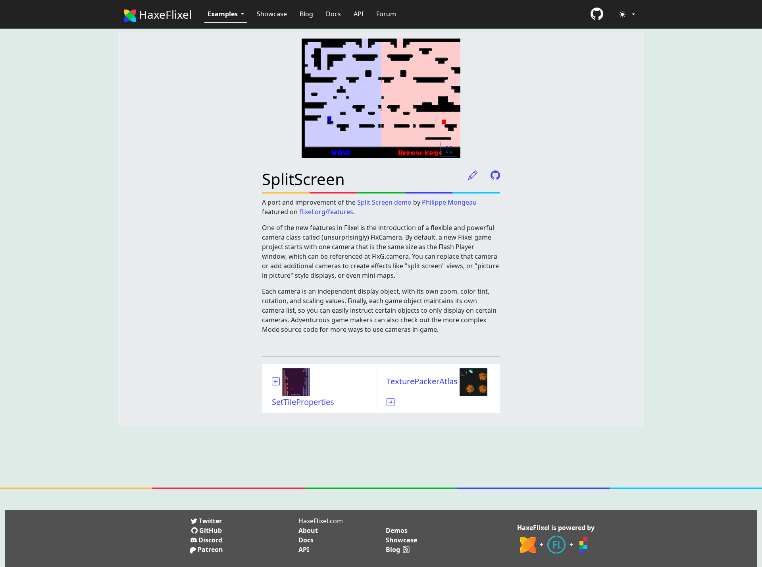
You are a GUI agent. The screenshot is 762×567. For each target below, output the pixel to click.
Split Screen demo (384, 202)
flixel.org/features (326, 211)
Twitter (209, 521)
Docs (333, 14)
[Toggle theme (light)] (627, 14)
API (359, 14)
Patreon (209, 549)
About (308, 530)
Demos (397, 530)
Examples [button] (223, 14)
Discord (209, 540)
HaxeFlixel (164, 14)
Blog (306, 14)
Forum (386, 14)
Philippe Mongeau (449, 202)
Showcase (272, 14)
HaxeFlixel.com (320, 521)
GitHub (210, 530)
